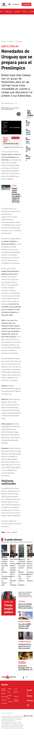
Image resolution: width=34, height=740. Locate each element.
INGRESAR (16, 4)
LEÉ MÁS (14, 186)
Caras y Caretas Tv (16, 691)
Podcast (16, 696)
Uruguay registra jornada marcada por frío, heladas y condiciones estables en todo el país (16, 195)
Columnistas (4, 696)
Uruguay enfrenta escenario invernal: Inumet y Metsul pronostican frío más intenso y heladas (23, 572)
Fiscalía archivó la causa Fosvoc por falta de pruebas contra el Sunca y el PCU (25, 648)
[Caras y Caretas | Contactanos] (30, 677)
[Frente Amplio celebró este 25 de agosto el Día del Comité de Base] (8, 595)
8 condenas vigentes (24, 642)
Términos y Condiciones (6, 713)
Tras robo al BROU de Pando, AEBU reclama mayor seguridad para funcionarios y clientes (24, 629)
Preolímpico (14, 532)
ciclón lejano (6, 555)
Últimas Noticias (3, 689)
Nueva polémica (15, 555)
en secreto (21, 601)
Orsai (24, 11)
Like (9, 698)
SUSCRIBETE (26, 4)
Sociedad (3, 700)
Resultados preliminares (22, 662)
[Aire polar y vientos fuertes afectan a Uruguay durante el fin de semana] (30, 557)
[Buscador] (9, 4)
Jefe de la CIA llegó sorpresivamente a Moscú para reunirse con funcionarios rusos (25, 608)
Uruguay (8, 532)
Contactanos (30, 700)
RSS (28, 705)
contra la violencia (24, 621)
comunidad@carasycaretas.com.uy (9, 722)
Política (3, 693)
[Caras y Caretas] (8, 678)
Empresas (10, 701)
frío (21, 555)
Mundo (17, 11)
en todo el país (8, 602)
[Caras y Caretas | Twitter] (27, 677)
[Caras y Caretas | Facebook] (23, 678)
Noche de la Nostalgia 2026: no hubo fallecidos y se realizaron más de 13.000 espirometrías (25, 670)
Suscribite (15, 138)
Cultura (10, 695)
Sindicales (8, 11)
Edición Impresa (16, 700)
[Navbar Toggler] (5, 4)
